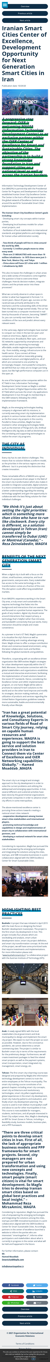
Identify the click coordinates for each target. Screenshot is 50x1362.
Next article (25, 20)
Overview (25, 6)
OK (33, 1359)
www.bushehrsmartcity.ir (14, 955)
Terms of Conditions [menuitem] (25, 1343)
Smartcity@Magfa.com (13, 1259)
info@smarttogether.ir (13, 1266)
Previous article (25, 13)
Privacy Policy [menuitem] (25, 1348)
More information (21, 1359)
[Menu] (5, 5)
